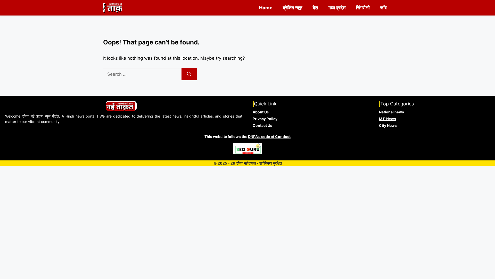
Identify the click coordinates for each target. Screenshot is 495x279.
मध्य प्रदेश (337, 7)
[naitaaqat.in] (112, 8)
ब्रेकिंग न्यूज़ (292, 7)
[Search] (189, 74)
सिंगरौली (363, 7)
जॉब (383, 7)
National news (391, 112)
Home (266, 7)
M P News (387, 119)
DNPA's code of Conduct (269, 136)
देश (315, 7)
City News (388, 125)
